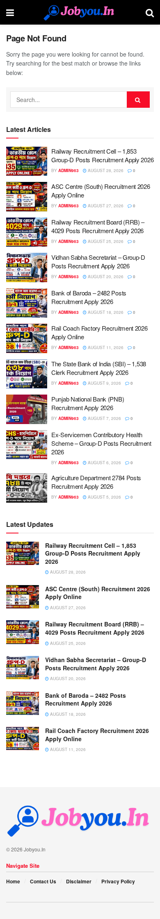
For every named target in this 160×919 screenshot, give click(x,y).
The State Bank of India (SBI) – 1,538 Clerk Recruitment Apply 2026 (98, 368)
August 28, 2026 (105, 170)
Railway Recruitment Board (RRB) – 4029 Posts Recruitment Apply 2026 (97, 226)
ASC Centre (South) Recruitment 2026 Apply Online (97, 593)
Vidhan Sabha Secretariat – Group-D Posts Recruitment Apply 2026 (98, 261)
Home (13, 881)
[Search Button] (150, 12)
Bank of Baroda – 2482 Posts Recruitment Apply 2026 (88, 297)
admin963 (68, 170)
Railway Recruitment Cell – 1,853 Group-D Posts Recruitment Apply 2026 (102, 155)
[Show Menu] (10, 12)
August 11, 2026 (105, 347)
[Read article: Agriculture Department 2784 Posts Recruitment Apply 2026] (26, 488)
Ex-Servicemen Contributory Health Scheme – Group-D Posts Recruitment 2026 (101, 443)
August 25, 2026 (105, 241)
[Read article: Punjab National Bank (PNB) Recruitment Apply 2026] (26, 409)
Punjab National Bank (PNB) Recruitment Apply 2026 (87, 403)
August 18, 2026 (105, 312)
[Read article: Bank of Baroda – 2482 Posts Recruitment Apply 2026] (26, 303)
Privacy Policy (118, 881)
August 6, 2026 (104, 462)
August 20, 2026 (105, 276)
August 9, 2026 (104, 383)
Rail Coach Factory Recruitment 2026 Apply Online (97, 734)
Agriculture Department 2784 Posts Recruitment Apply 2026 (96, 481)
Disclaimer (78, 881)
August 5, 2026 (104, 497)
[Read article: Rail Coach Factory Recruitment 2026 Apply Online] (26, 338)
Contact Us (43, 881)
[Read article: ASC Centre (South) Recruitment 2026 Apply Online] (26, 196)
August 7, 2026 (104, 418)
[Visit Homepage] (79, 12)
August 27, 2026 (105, 206)
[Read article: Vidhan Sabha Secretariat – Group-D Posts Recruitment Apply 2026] (26, 267)
